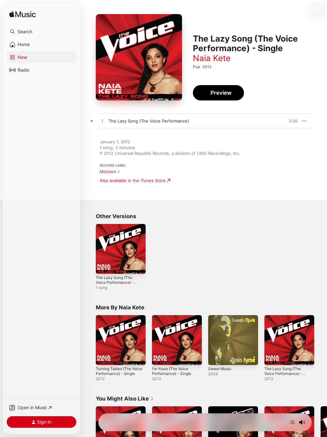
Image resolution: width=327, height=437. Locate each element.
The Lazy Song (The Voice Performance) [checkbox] (149, 120)
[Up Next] (292, 422)
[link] (125, 398)
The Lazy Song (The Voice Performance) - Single (115, 282)
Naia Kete (212, 58)
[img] (22, 14)
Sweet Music (220, 368)
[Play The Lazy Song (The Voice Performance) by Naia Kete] (102, 121)
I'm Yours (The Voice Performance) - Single (171, 371)
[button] (41, 31)
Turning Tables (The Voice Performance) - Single (119, 371)
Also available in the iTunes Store (133, 180)
